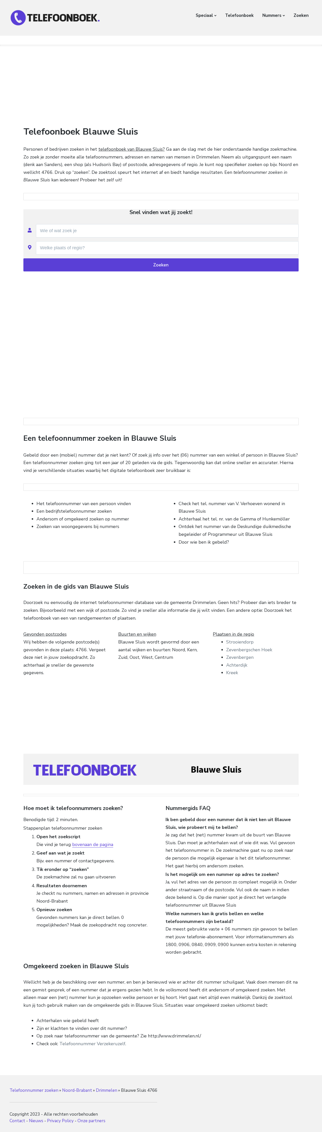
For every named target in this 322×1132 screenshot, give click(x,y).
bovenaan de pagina (92, 844)
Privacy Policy (60, 1121)
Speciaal (204, 15)
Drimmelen (106, 1090)
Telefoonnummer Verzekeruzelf (92, 1044)
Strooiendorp (240, 642)
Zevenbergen (240, 657)
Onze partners (91, 1121)
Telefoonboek (239, 15)
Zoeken (301, 15)
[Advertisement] (161, 86)
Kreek (232, 673)
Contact (17, 1121)
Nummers (271, 15)
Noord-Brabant (77, 1090)
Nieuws (36, 1121)
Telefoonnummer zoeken (34, 1090)
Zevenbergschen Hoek (249, 650)
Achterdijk (236, 665)
